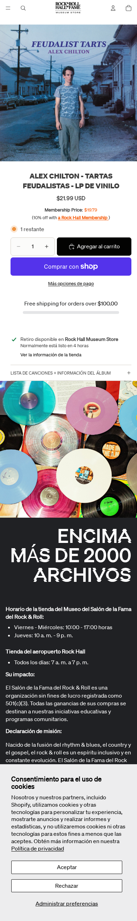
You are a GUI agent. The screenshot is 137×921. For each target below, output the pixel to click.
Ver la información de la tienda (50, 355)
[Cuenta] (113, 8)
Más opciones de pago (71, 284)
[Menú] (8, 8)
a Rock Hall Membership (83, 218)
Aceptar (67, 866)
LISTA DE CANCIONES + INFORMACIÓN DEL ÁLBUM (61, 373)
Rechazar (66, 885)
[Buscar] (23, 8)
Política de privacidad (37, 848)
